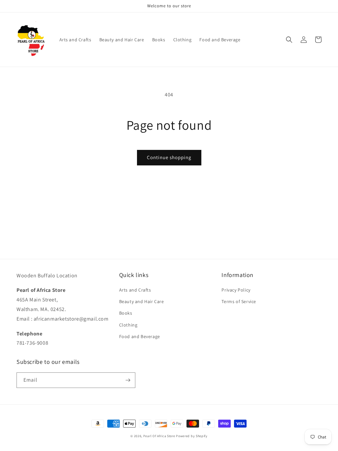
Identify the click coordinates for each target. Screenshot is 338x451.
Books (125, 313)
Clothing (128, 325)
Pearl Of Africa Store (159, 436)
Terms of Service (238, 301)
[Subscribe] (127, 380)
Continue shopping (169, 157)
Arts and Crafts (135, 290)
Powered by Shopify (192, 436)
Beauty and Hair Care (141, 301)
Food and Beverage (139, 336)
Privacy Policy (235, 290)
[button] (289, 39)
